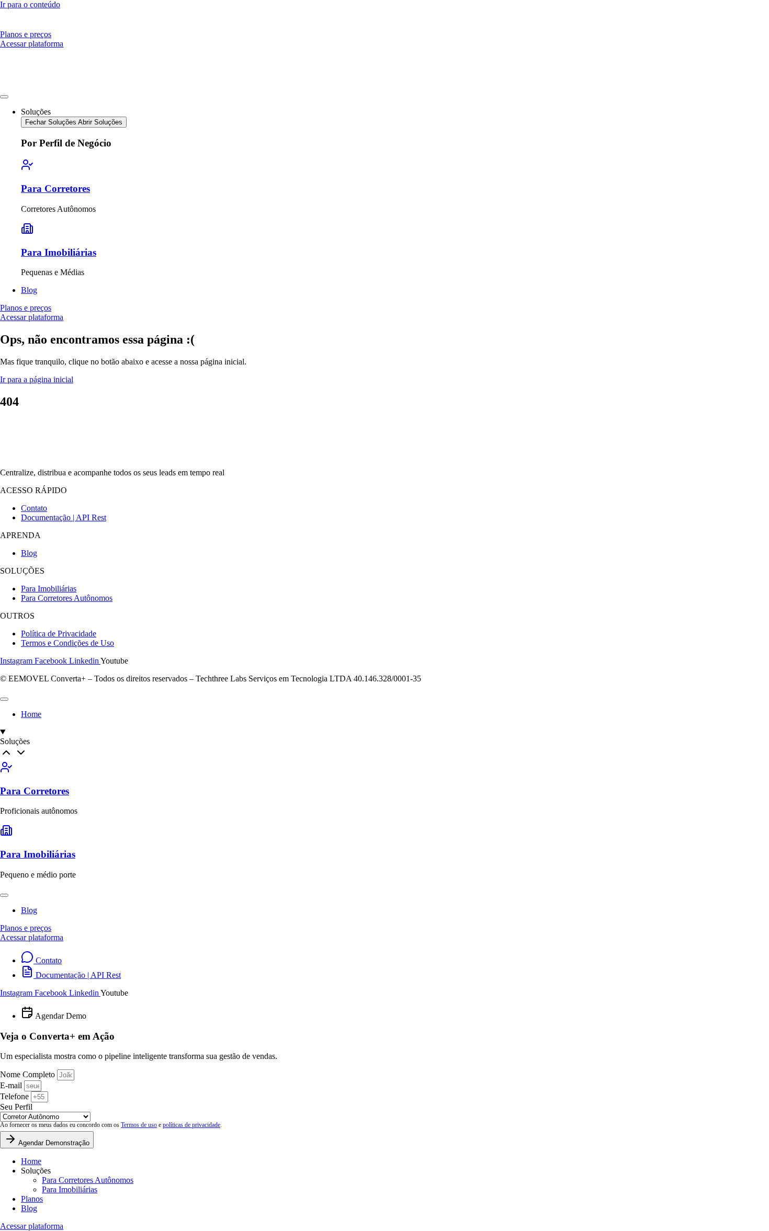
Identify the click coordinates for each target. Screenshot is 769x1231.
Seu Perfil (16, 1106)
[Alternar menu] (4, 96)
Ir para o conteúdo (30, 4)
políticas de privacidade (191, 1125)
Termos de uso (139, 1125)
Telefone (15, 1096)
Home (31, 1161)
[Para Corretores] (27, 168)
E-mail (12, 1085)
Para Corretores (55, 188)
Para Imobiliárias (58, 252)
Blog (29, 1208)
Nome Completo (28, 1074)
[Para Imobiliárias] (27, 231)
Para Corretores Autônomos (87, 1180)
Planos (32, 1198)
